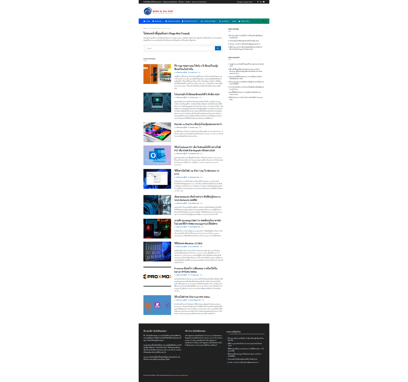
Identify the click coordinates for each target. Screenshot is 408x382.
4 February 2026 (194, 177)
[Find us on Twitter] (260, 2)
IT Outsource (208, 335)
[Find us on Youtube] (264, 2)
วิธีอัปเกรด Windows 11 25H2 (188, 243)
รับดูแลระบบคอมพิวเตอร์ (170, 2)
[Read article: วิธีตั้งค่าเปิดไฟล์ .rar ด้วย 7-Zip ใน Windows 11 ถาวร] (157, 179)
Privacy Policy (175, 375)
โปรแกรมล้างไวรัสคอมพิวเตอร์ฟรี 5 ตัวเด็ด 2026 (196, 94)
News (234, 21)
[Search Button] (264, 21)
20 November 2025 (194, 227)
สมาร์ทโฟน (225, 21)
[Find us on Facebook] (257, 2)
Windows (158, 21)
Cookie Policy (184, 375)
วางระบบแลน (199, 345)
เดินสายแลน (217, 335)
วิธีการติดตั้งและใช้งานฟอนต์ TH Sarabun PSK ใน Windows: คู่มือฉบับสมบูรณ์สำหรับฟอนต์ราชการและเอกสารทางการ (245, 71)
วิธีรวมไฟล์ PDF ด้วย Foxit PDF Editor (192, 296)
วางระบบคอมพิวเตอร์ (198, 340)
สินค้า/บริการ (245, 21)
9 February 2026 (194, 153)
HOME (148, 21)
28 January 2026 (194, 203)
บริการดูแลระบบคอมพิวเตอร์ (194, 335)
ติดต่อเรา (188, 2)
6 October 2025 (194, 246)
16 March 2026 (193, 127)
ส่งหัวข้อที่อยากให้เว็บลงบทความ (152, 2)
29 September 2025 (195, 300)
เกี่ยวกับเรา (181, 2)
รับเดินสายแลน (189, 345)
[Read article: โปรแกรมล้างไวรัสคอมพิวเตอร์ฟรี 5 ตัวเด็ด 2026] (157, 102)
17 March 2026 (193, 97)
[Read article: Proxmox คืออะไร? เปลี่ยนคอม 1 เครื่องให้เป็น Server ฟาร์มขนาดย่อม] (157, 276)
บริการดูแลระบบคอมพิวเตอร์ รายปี (210, 343)
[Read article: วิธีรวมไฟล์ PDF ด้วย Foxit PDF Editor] (157, 305)
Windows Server (174, 21)
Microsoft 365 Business (199, 2)
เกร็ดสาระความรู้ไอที (181, 72)
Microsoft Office (190, 21)
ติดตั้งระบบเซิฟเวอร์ (210, 345)
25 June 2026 (193, 72)
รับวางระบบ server (208, 338)
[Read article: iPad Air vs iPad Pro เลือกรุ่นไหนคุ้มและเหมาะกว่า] (157, 132)
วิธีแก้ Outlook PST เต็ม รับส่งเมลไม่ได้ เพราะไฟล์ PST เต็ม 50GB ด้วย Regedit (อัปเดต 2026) (245, 48)
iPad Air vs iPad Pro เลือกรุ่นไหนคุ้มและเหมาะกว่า (198, 124)
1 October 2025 (194, 275)
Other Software (210, 21)
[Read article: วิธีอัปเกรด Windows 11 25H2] (157, 251)
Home (145, 28)
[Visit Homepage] (158, 11)
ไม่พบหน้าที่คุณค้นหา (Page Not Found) (160, 28)
